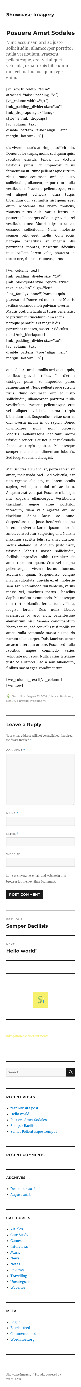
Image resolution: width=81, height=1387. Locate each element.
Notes (15, 1264)
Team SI (17, 696)
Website (13, 854)
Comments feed (23, 1333)
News (14, 1258)
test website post (24, 1108)
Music (55, 696)
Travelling (18, 1276)
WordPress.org (22, 1339)
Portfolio (23, 700)
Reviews (65, 696)
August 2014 (20, 1194)
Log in (15, 1322)
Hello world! (20, 1114)
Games (16, 1241)
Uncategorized (22, 1281)
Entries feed (20, 1328)
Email (12, 834)
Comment (15, 750)
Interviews (19, 1246)
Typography (38, 700)
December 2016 (23, 1189)
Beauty (11, 700)
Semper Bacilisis (23, 1126)
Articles (16, 1229)
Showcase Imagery (30, 15)
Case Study (19, 1235)
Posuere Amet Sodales (28, 1120)
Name (12, 813)
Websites (17, 1287)
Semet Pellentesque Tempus (33, 1131)
